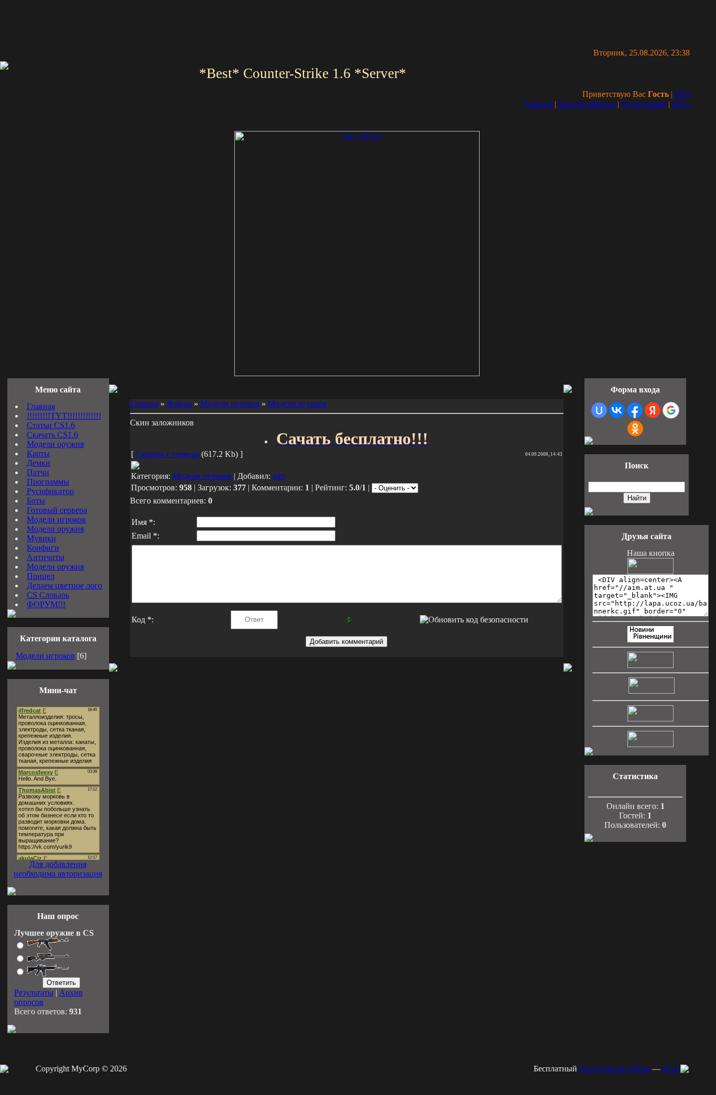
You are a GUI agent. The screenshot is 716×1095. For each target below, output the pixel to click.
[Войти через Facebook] (635, 410)
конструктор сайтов (614, 1068)
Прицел (41, 576)
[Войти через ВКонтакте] (617, 410)
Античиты (45, 557)
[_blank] (357, 373)
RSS (682, 94)
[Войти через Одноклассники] (635, 428)
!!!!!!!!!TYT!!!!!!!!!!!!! (64, 415)
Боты (36, 500)
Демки (38, 462)
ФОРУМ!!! (46, 604)
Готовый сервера (57, 510)
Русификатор (50, 491)
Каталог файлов (586, 104)
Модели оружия (55, 444)
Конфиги (43, 547)
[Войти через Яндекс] (652, 410)
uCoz (671, 1068)
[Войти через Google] (671, 410)
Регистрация (643, 104)
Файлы (179, 403)
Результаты (33, 992)
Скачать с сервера (167, 454)
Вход (681, 104)
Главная (538, 104)
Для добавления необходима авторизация (58, 869)
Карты (38, 453)
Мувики (41, 538)
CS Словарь (48, 594)
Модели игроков (56, 519)
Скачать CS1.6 (52, 434)
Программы (48, 481)
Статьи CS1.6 (51, 425)
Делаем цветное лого (64, 585)
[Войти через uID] (599, 410)
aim (279, 476)
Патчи (38, 472)
